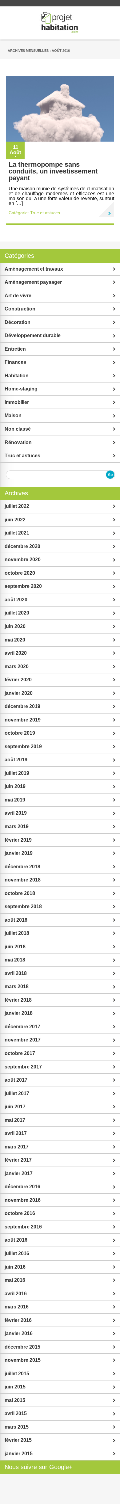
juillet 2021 (17, 532)
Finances (15, 362)
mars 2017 (17, 1146)
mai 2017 (15, 1120)
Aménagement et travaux (34, 269)
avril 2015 (16, 1413)
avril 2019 (16, 813)
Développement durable (33, 335)
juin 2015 (15, 1386)
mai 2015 (15, 1400)
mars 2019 (17, 826)
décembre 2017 (22, 1026)
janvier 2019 (19, 853)
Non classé (18, 429)
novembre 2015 (23, 1360)
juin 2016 (15, 1267)
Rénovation (18, 442)
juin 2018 (15, 946)
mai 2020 (15, 639)
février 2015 (18, 1440)
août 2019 (16, 759)
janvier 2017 (19, 1173)
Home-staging (21, 388)
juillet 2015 (17, 1373)
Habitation (17, 375)
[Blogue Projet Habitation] (60, 23)
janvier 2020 (19, 693)
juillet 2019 (17, 773)
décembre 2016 (22, 1186)
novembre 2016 (23, 1200)
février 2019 (18, 840)
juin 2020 (15, 626)
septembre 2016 (23, 1226)
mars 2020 (17, 666)
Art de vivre (18, 295)
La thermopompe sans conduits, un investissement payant (53, 171)
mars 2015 (17, 1427)
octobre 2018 (20, 893)
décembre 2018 (22, 866)
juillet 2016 (17, 1253)
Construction (20, 308)
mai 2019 (15, 799)
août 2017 (16, 1080)
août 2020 (16, 599)
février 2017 (18, 1160)
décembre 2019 (22, 706)
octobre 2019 (20, 733)
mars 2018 (17, 986)
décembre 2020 (22, 546)
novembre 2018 (23, 879)
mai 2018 (15, 959)
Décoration (17, 322)
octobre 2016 (20, 1213)
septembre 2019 (23, 746)
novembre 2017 (23, 1039)
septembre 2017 (23, 1066)
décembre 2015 (22, 1347)
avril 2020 (16, 653)
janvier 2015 (19, 1453)
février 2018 (18, 1000)
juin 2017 (15, 1106)
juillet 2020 (17, 612)
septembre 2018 (23, 906)
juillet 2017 (17, 1093)
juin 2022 (15, 519)
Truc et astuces (45, 212)
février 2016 (18, 1320)
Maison (13, 415)
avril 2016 (16, 1293)
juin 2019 (15, 786)
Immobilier (17, 402)
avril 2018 (16, 973)
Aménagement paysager (33, 282)
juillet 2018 (17, 933)
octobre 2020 (20, 573)
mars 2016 (17, 1306)
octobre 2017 (20, 1053)
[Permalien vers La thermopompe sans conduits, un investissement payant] (106, 209)
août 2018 (16, 920)
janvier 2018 (19, 1013)
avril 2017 (16, 1133)
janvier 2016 (19, 1333)
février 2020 (18, 679)
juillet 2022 (17, 506)
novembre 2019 (23, 719)
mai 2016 (15, 1280)
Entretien (15, 349)
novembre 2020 (23, 559)
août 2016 (16, 1240)
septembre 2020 (23, 586)
